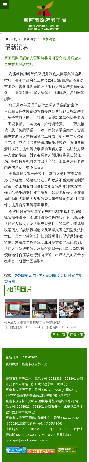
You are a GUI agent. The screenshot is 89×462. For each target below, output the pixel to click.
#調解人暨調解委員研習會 (54, 275)
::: (1, 34)
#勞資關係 (23, 275)
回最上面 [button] (76, 335)
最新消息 (29, 39)
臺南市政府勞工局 (44, 16)
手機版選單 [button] (4, 4)
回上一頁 (58, 335)
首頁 (13, 39)
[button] (17, 308)
